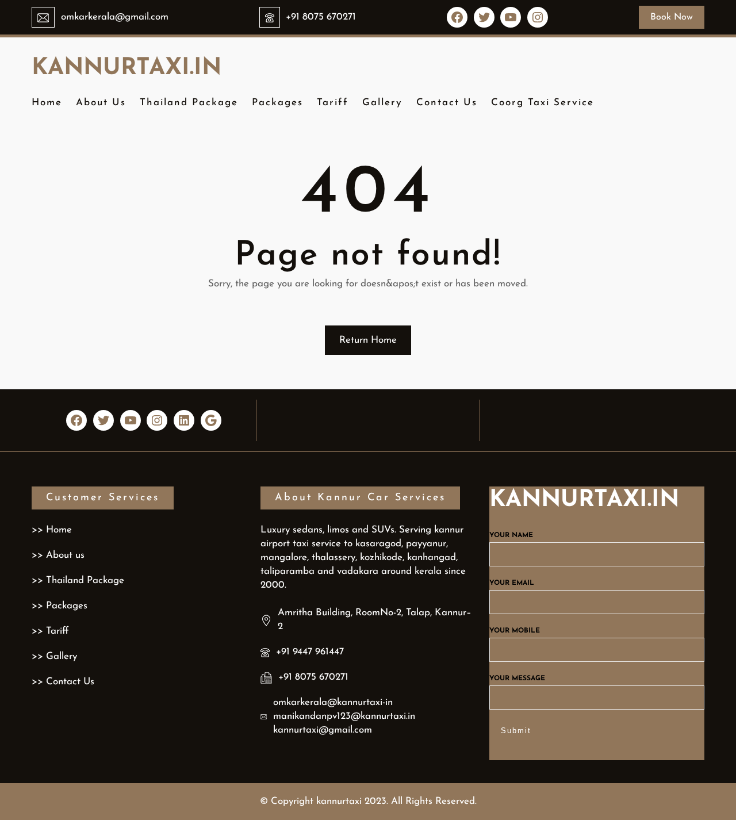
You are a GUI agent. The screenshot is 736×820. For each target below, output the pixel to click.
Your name (511, 535)
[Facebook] (457, 17)
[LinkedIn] (184, 420)
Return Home (368, 340)
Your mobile (514, 630)
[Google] (211, 420)
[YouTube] (510, 17)
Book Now (671, 17)
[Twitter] (484, 17)
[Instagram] (537, 17)
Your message (517, 678)
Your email (511, 583)
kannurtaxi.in (126, 68)
